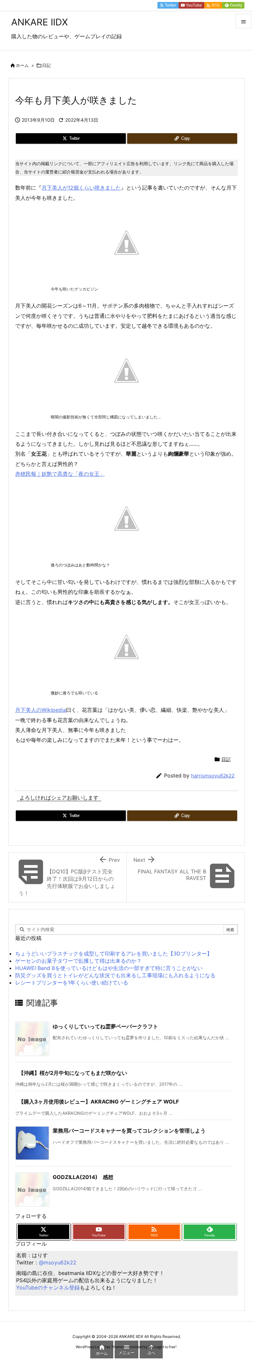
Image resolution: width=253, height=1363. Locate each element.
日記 (46, 65)
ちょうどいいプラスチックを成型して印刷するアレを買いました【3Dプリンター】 (113, 953)
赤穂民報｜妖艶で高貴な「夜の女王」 (60, 473)
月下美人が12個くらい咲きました (81, 187)
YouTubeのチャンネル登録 (48, 1287)
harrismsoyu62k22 (213, 775)
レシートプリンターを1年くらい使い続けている (71, 982)
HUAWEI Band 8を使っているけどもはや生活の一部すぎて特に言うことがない (109, 968)
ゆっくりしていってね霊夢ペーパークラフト (105, 1026)
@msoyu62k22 (57, 1262)
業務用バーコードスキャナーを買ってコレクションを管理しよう (129, 1130)
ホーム (22, 65)
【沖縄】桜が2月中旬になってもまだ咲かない (72, 1073)
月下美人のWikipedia (40, 710)
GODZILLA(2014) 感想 (83, 1177)
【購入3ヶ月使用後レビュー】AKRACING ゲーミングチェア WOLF (98, 1101)
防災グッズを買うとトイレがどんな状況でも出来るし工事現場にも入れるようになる (115, 975)
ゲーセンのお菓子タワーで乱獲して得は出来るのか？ (78, 960)
